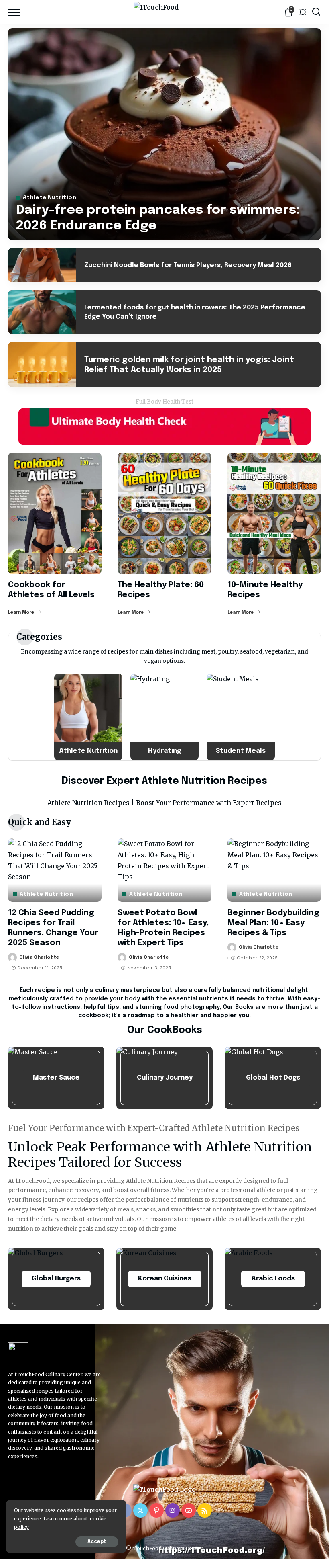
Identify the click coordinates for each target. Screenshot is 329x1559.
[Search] (316, 12)
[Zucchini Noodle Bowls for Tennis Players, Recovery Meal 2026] (42, 265)
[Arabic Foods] (273, 1279)
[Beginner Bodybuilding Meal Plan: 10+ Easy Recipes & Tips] (274, 870)
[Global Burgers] (56, 1279)
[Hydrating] (164, 717)
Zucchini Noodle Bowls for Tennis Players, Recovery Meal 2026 (188, 265)
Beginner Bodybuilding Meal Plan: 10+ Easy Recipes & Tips (273, 923)
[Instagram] (172, 1510)
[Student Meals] (241, 717)
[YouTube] (188, 1510)
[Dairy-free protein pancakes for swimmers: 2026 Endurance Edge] (164, 134)
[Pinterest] (156, 1510)
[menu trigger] (16, 12)
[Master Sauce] (56, 1078)
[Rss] (204, 1510)
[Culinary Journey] (164, 1078)
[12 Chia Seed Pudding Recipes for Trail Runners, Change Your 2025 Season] (55, 870)
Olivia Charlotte (39, 957)
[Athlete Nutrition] (88, 717)
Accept (96, 1541)
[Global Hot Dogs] (273, 1078)
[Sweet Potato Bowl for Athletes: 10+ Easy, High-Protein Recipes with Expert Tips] (164, 870)
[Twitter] (140, 1510)
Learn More (21, 612)
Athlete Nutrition (49, 197)
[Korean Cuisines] (164, 1279)
